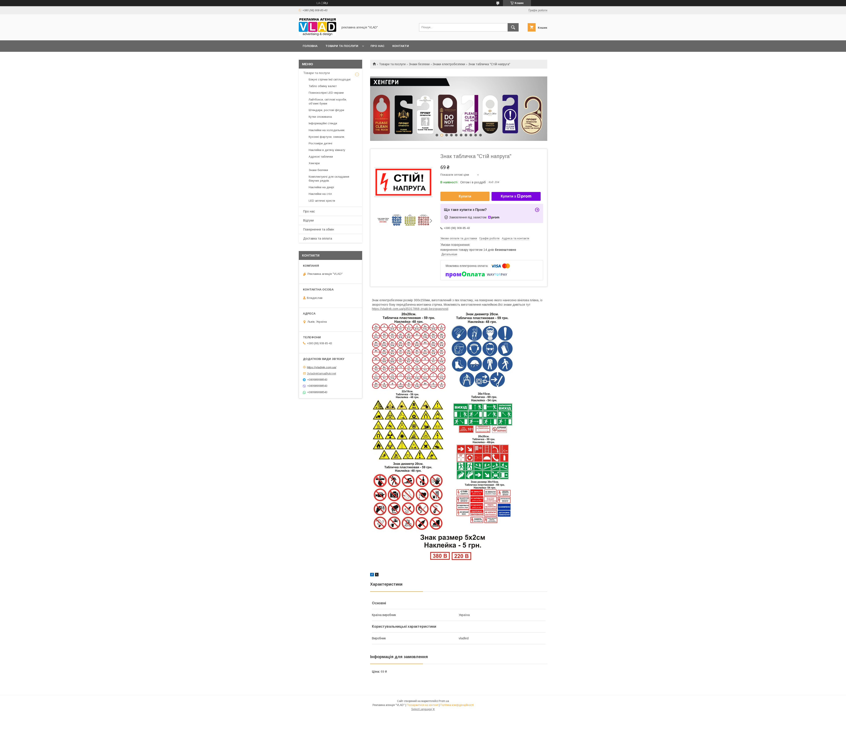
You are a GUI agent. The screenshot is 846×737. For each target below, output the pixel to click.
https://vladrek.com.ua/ (321, 367)
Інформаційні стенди (323, 123)
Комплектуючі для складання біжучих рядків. (329, 178)
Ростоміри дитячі (320, 143)
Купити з (508, 196)
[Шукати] (513, 27)
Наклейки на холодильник (327, 130)
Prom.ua (444, 701)
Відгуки (308, 220)
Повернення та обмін (318, 229)
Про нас (377, 46)
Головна (310, 46)
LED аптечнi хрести (322, 200)
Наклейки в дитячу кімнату (327, 150)
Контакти (400, 46)
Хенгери (314, 163)
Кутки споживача (320, 116)
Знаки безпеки (419, 64)
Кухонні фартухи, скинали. (327, 136)
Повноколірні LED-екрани (326, 92)
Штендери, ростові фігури (326, 110)
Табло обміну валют (323, 86)
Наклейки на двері (321, 187)
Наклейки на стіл (320, 193)
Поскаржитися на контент (422, 705)
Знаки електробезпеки (449, 64)
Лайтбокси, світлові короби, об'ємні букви (328, 101)
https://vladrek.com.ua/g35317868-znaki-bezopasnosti (410, 309)
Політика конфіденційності (457, 705)
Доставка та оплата (317, 238)
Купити (465, 196)
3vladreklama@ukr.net (321, 373)
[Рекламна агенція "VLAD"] (317, 34)
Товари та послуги (341, 46)
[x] (376, 575)
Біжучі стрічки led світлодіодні (330, 79)
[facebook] (372, 575)
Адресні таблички (321, 156)
